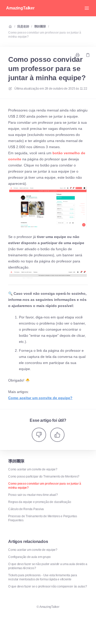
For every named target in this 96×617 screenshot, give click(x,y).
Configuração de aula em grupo (29, 557)
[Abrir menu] (87, 8)
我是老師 (23, 26)
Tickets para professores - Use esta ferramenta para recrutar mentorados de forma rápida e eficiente (42, 577)
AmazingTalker (20, 8)
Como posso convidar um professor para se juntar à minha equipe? (44, 34)
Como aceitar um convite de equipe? (32, 469)
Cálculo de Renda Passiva (26, 509)
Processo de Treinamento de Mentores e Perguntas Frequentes (42, 518)
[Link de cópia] (88, 55)
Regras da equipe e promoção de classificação (39, 502)
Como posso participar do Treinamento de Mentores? (43, 476)
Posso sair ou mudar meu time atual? (33, 495)
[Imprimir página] (77, 55)
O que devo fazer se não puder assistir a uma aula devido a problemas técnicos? (47, 566)
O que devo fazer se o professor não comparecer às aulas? (47, 586)
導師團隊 (40, 26)
